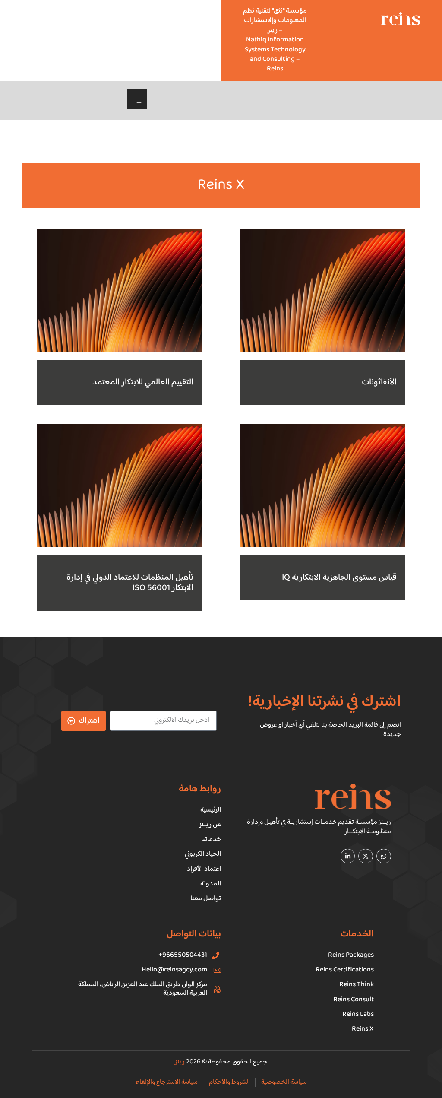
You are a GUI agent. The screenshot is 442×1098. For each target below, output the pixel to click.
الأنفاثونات (379, 382)
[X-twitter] (365, 856)
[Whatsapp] (383, 856)
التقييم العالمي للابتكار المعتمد (142, 382)
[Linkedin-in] (348, 856)
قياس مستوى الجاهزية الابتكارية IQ (339, 577)
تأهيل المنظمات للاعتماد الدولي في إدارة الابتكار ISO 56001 (129, 583)
